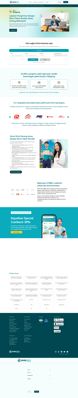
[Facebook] (61, 351)
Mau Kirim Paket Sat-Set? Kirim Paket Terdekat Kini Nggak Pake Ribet (61, 277)
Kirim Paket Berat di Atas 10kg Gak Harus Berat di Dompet (61, 289)
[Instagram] (55, 351)
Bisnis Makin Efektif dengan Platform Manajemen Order (62, 283)
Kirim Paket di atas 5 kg (46, 299)
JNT (31, 308)
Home (11, 5)
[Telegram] (67, 351)
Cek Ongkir (33, 59)
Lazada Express (16, 304)
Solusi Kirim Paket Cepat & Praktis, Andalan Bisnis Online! (31, 277)
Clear (45, 59)
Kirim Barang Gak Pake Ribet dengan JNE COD (46, 289)
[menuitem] (31, 2)
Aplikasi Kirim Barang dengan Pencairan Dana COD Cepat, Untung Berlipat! (31, 283)
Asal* (11, 53)
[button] (10, 117)
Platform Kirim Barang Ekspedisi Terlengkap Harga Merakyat (46, 283)
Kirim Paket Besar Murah (62, 299)
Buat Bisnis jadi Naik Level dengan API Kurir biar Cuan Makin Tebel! (16, 295)
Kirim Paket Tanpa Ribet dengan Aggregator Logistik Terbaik (16, 289)
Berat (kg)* (41, 53)
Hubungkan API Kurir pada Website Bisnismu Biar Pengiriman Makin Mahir (31, 295)
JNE (46, 308)
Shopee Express (46, 304)
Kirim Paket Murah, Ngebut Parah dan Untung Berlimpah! (16, 300)
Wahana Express (61, 304)
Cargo (31, 304)
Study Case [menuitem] (35, 2)
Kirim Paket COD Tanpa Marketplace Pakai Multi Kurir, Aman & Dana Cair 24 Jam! (16, 283)
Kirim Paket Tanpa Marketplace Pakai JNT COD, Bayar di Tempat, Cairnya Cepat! (31, 289)
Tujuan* (26, 53)
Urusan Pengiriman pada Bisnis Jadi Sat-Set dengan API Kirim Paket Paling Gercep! (46, 278)
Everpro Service (15, 5)
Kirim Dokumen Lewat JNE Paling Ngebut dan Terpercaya (61, 295)
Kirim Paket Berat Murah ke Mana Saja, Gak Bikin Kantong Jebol (46, 295)
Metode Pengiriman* (57, 53)
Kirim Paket (31, 299)
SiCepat (16, 308)
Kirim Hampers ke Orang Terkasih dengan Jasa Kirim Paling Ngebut (16, 277)
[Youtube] (64, 351)
